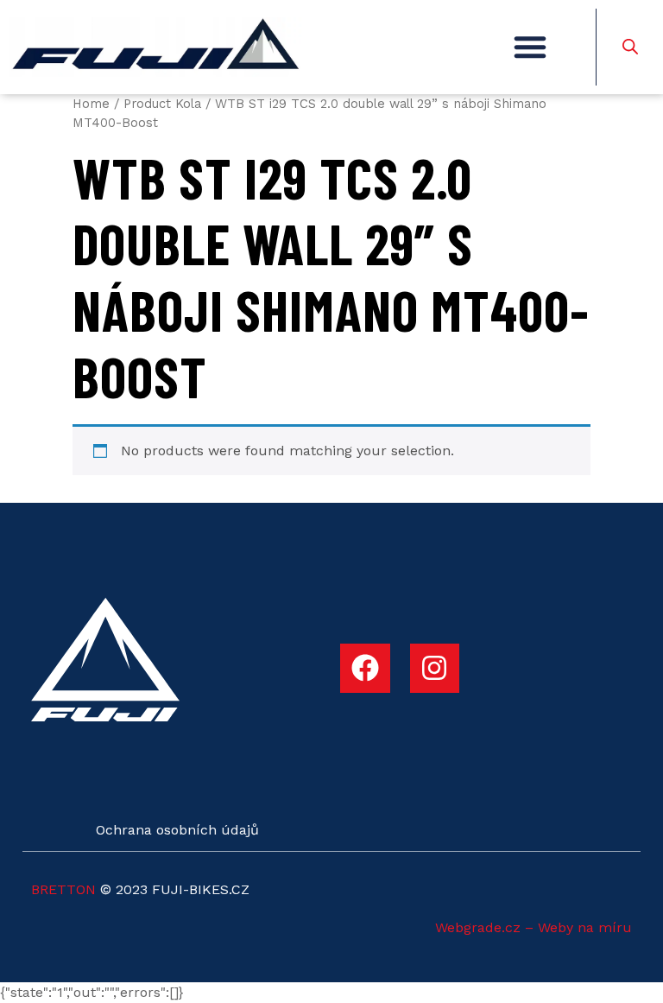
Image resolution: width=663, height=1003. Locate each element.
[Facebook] (365, 669)
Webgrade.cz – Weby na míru (533, 927)
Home (91, 103)
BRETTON (63, 889)
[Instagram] (435, 669)
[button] (530, 47)
